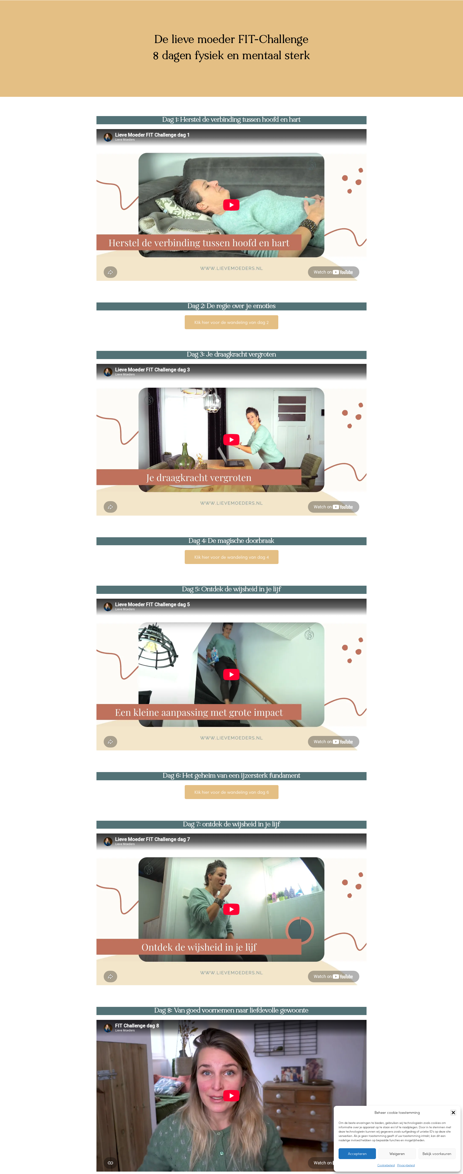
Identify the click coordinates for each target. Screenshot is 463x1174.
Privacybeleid (406, 1165)
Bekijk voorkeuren (436, 1153)
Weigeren (397, 1153)
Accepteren (357, 1153)
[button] (453, 1112)
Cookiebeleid (386, 1165)
